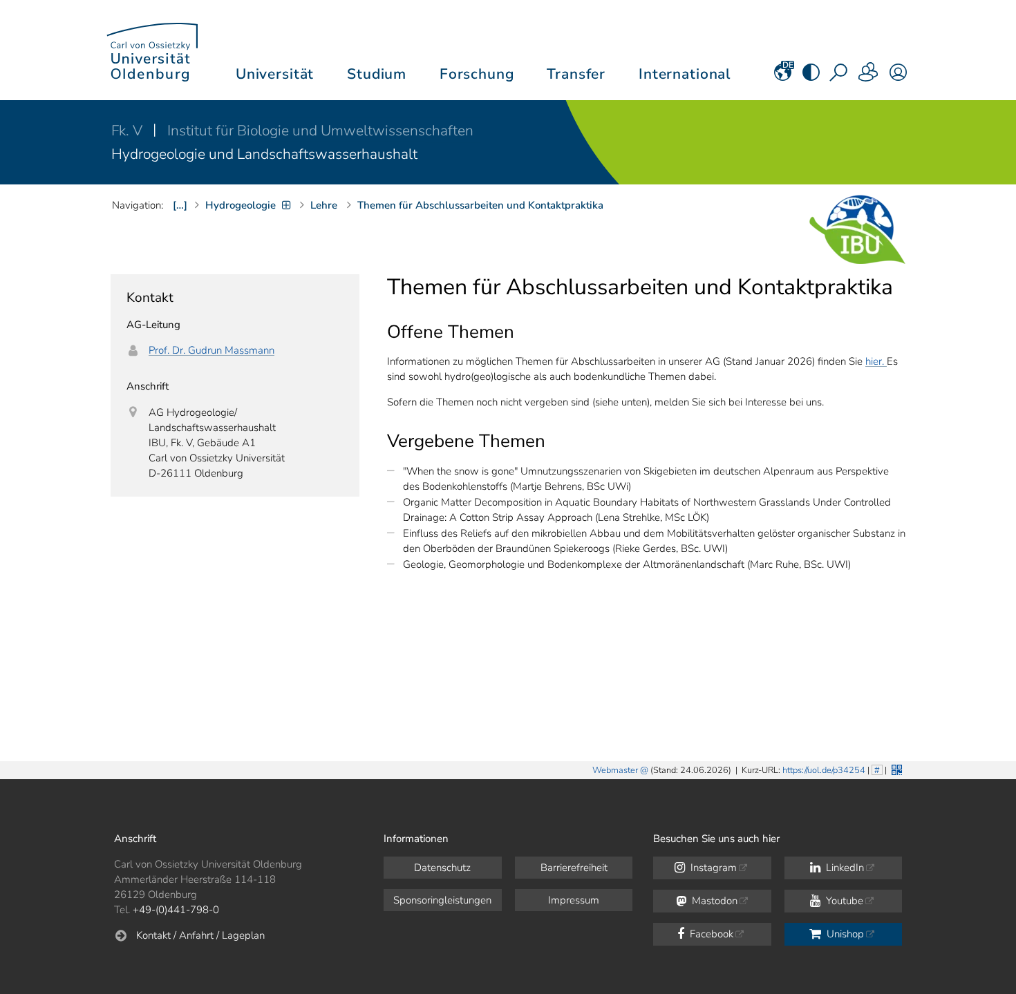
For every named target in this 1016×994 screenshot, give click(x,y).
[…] (180, 205)
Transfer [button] (576, 74)
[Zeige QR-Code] (895, 768)
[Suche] (839, 76)
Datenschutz (442, 867)
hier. (876, 361)
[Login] (898, 76)
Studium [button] (376, 74)
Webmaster (615, 770)
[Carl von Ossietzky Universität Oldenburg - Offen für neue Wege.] (152, 50)
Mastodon (713, 901)
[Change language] (783, 76)
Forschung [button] (477, 74)
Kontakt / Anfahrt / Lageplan (200, 935)
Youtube (843, 901)
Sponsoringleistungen (442, 900)
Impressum (573, 900)
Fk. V (128, 130)
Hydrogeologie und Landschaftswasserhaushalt (264, 154)
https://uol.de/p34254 (823, 770)
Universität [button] (275, 74)
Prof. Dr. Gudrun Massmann (211, 350)
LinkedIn (843, 867)
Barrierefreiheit (574, 867)
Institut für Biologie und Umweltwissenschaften (320, 130)
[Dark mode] (811, 76)
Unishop (844, 934)
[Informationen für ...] (869, 76)
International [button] (685, 74)
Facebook (710, 934)
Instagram (712, 867)
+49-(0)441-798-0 (176, 910)
